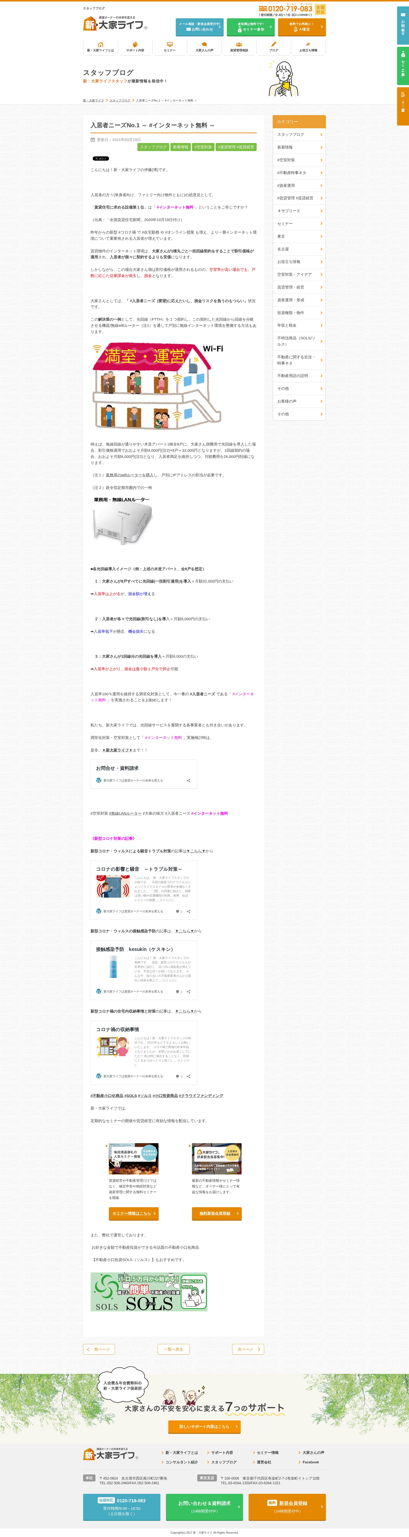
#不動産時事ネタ (291, 173)
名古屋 (283, 249)
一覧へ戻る (173, 1349)
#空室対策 (203, 147)
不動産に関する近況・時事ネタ (296, 360)
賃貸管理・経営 (290, 287)
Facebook (311, 1462)
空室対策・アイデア (294, 274)
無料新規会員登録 (215, 1213)
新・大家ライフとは (100, 50)
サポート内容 (135, 50)
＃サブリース (288, 211)
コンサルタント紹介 (182, 1462)
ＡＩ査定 (403, 102)
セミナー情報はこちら (132, 1213)
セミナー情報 (268, 1453)
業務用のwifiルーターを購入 (130, 475)
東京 (281, 236)
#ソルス (145, 1096)
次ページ (245, 1349)
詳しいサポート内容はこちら (204, 1426)
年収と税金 (287, 325)
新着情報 (180, 147)
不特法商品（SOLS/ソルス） (296, 341)
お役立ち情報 (308, 50)
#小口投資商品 (165, 1096)
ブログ (273, 50)
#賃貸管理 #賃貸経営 (236, 147)
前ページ (102, 1349)
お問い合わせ (403, 26)
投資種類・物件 (290, 313)
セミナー (170, 50)
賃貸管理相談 (239, 50)
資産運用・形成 (290, 300)
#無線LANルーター (125, 813)
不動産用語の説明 (292, 376)
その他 (283, 388)
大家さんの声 (204, 50)
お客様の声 (287, 401)
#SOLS (130, 1096)
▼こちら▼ (196, 851)
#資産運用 (286, 185)
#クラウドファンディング (201, 1096)
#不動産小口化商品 (107, 1096)
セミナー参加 (403, 64)
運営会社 (264, 1462)
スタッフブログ (153, 147)
